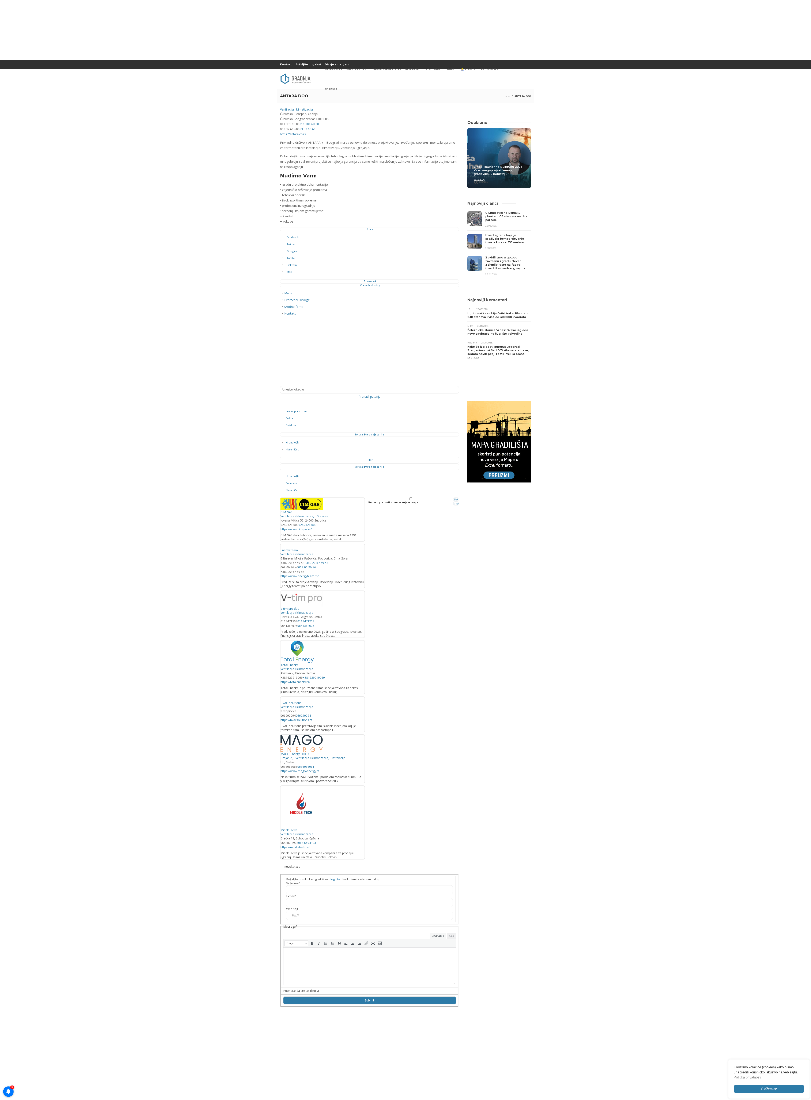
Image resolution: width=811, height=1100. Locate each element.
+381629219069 (314, 678)
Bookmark (370, 281)
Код (451, 936)
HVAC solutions (290, 703)
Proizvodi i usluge (297, 300)
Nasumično (292, 449)
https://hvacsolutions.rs (296, 720)
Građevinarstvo (386, 69)
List (456, 499)
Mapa (450, 69)
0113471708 (305, 621)
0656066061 (305, 767)
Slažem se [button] (769, 1089)
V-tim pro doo (289, 609)
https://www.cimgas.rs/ (296, 529)
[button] (296, 943)
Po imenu (291, 483)
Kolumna (433, 69)
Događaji (488, 69)
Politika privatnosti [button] (747, 1077)
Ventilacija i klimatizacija (296, 109)
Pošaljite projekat (308, 64)
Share (370, 229)
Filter (370, 460)
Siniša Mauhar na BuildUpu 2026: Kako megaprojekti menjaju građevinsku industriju (498, 170)
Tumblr (291, 258)
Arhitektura (356, 69)
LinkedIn (292, 265)
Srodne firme (293, 306)
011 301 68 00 (309, 124)
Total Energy (289, 665)
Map (456, 503)
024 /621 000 (307, 525)
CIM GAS (286, 512)
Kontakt (286, 64)
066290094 (303, 716)
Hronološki (292, 442)
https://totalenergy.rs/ (295, 682)
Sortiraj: (369, 434)
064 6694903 (307, 843)
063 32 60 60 (307, 129)
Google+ (292, 251)
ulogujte (334, 879)
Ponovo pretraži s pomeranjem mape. (393, 502)
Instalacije (338, 758)
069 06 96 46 (307, 567)
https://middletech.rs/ (294, 847)
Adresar (330, 89)
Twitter (291, 244)
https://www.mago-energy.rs (299, 771)
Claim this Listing (370, 285)
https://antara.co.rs (293, 134)
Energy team (289, 550)
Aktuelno (332, 69)
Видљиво (438, 936)
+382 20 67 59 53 (316, 563)
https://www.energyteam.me (299, 576)
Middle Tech (288, 830)
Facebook (293, 237)
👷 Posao (468, 69)
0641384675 (305, 626)
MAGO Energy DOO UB (296, 754)
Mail (289, 272)
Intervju (412, 69)
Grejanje (322, 516)
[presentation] (296, 943)
